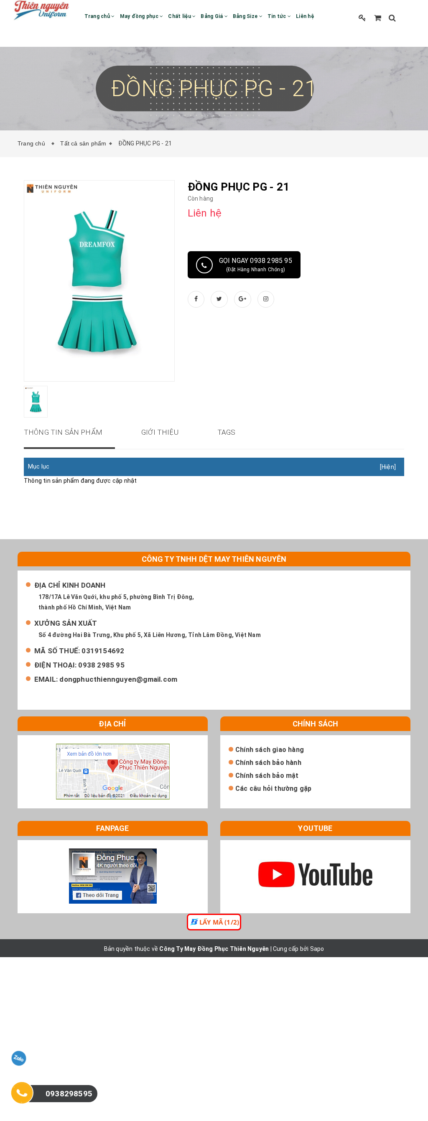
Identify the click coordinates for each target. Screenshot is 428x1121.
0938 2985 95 (101, 665)
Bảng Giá (212, 16)
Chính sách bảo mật (267, 776)
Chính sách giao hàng (269, 750)
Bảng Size (246, 16)
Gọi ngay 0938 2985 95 (255, 265)
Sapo (317, 948)
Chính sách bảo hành (268, 763)
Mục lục (38, 466)
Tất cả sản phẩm (83, 143)
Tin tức (278, 16)
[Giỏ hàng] (377, 17)
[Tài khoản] (362, 17)
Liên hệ (305, 16)
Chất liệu (180, 16)
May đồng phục (140, 16)
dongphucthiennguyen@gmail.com (118, 679)
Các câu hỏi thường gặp (273, 788)
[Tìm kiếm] (392, 17)
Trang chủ (98, 16)
